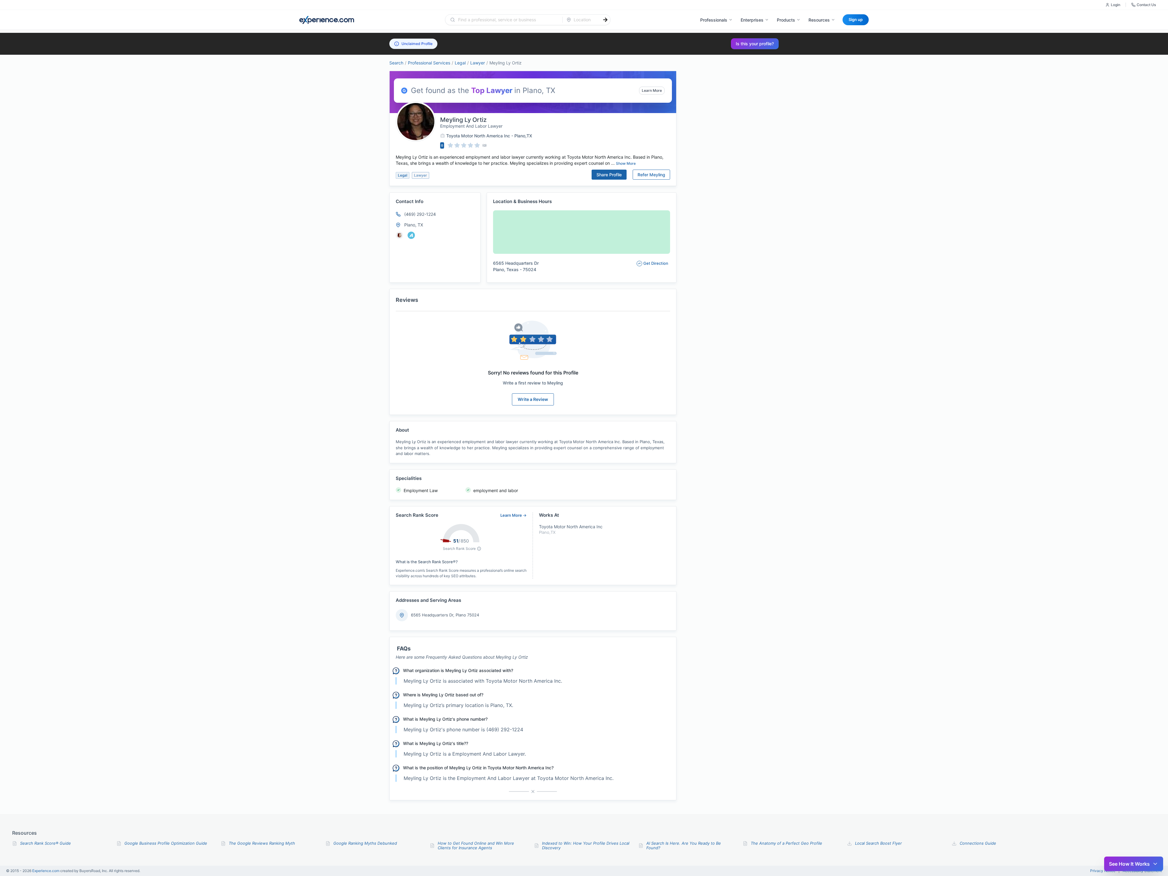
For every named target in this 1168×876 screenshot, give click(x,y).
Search (396, 62)
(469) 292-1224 (420, 214)
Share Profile (609, 174)
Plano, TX (413, 224)
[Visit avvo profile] (411, 235)
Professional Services (429, 62)
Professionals (713, 19)
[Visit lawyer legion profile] (399, 235)
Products (786, 19)
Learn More (652, 90)
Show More (626, 163)
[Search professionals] (605, 20)
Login (1115, 4)
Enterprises (752, 19)
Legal (460, 62)
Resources (819, 19)
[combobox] (507, 19)
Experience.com (46, 870)
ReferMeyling (651, 174)
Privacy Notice (1102, 871)
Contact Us (1146, 4)
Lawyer (477, 62)
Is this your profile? (755, 43)
